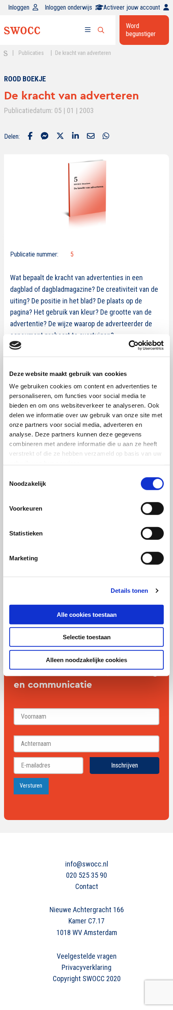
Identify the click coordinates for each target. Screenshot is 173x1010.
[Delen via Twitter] (60, 136)
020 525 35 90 (86, 875)
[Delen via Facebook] (30, 136)
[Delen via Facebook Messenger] (44, 136)
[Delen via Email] (91, 136)
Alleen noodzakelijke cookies (86, 659)
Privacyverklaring (86, 967)
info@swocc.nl (86, 864)
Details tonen (129, 590)
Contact (86, 886)
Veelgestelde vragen (87, 956)
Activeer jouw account (131, 7)
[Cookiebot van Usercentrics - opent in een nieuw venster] (128, 345)
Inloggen (18, 7)
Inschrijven (124, 765)
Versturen (31, 785)
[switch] (152, 508)
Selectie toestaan (87, 637)
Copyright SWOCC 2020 (87, 978)
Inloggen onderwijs (68, 7)
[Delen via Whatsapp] (106, 136)
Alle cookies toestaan (87, 614)
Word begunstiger (141, 30)
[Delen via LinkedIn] (75, 136)
